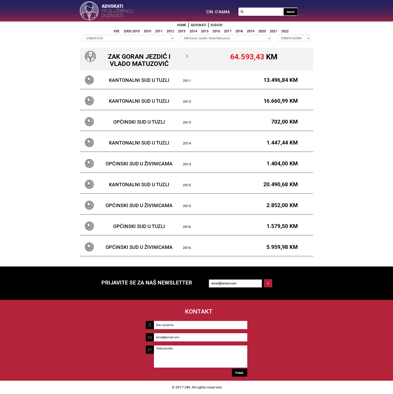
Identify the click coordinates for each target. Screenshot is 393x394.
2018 (239, 31)
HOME (181, 25)
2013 (181, 31)
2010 (147, 31)
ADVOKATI (198, 25)
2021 (273, 31)
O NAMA (222, 12)
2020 (262, 31)
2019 (250, 31)
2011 (159, 31)
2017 (227, 31)
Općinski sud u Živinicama (139, 164)
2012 (170, 31)
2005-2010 (132, 31)
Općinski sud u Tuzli (139, 122)
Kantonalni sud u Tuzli (139, 80)
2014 (193, 31)
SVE (117, 31)
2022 (285, 31)
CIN (209, 12)
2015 (204, 31)
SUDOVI (216, 25)
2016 (216, 31)
